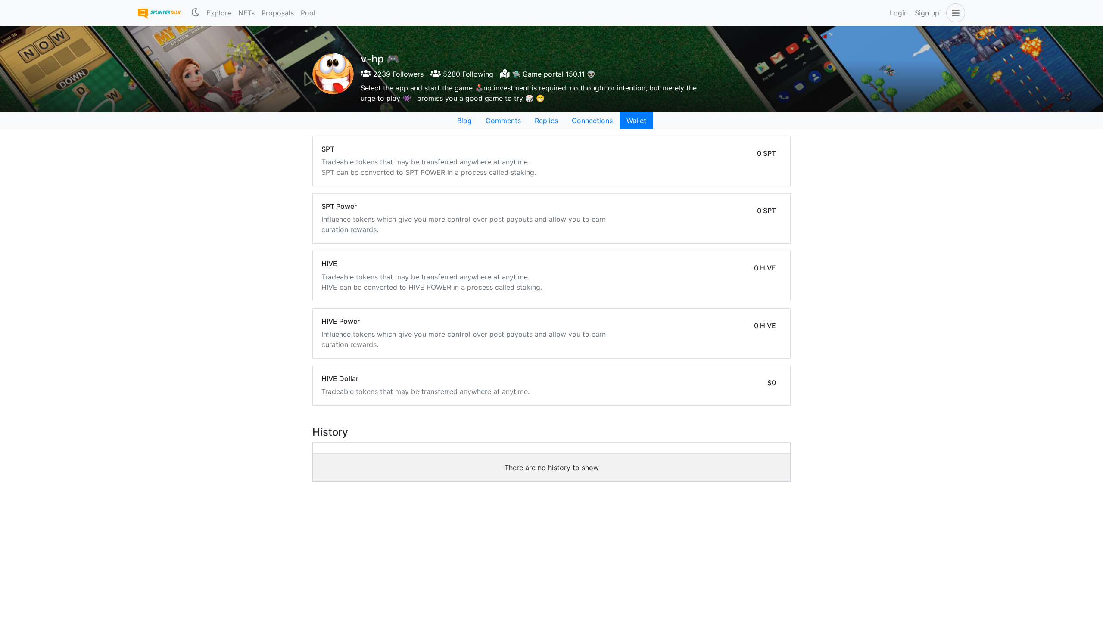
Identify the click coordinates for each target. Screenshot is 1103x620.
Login (899, 13)
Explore (218, 13)
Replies (546, 120)
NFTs (246, 13)
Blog (464, 120)
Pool (308, 13)
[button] (954, 12)
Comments (503, 120)
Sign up (927, 13)
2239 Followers (397, 74)
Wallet (636, 120)
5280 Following (467, 74)
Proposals (278, 13)
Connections (592, 120)
